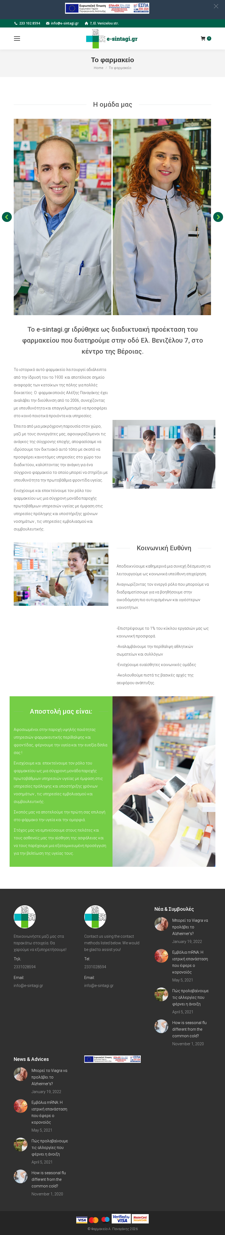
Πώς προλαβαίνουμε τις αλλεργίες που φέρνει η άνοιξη (190, 997)
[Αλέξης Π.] (62, 217)
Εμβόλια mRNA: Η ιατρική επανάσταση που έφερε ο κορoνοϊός (190, 962)
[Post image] (161, 924)
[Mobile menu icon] (17, 38)
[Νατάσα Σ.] (162, 217)
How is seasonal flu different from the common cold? (189, 1029)
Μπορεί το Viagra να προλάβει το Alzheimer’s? (190, 927)
